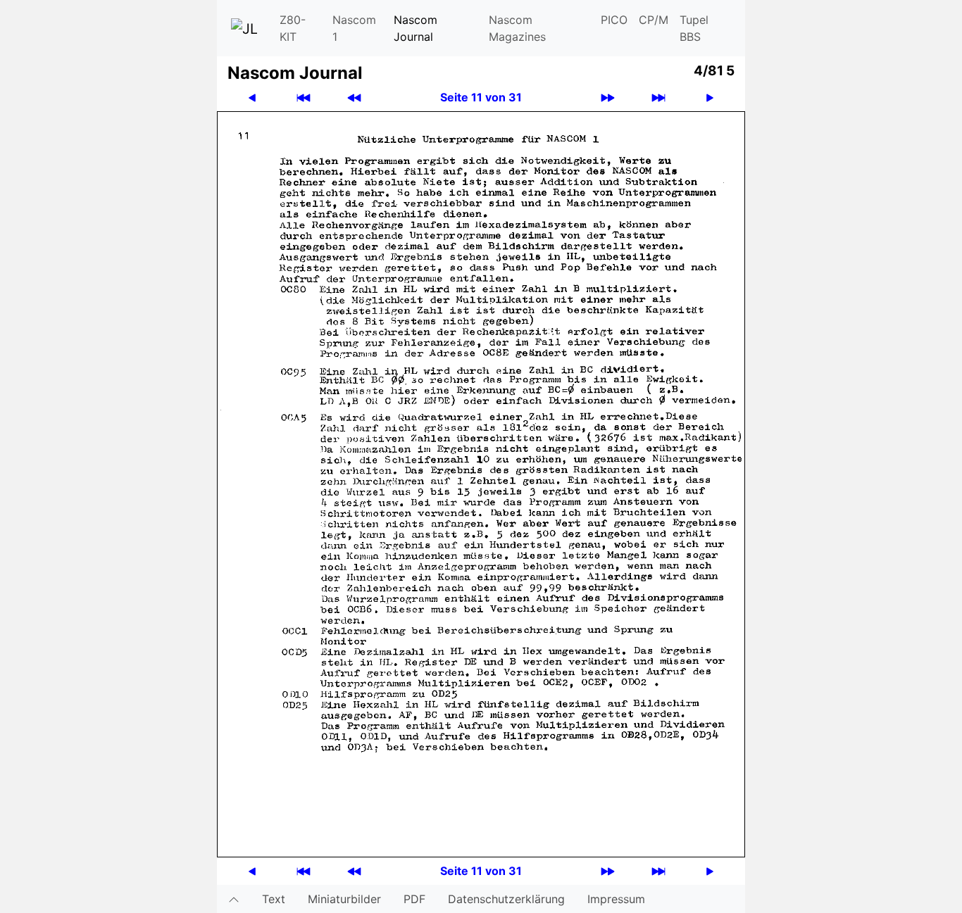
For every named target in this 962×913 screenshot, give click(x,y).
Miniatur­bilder (344, 899)
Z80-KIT (293, 28)
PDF (414, 899)
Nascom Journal (415, 28)
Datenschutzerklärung (506, 899)
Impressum (616, 899)
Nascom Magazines (517, 28)
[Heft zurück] (354, 97)
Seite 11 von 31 (481, 97)
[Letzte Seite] (658, 97)
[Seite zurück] (252, 97)
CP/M (653, 20)
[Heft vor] (608, 97)
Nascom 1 (354, 28)
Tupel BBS (694, 28)
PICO (614, 20)
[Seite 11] (481, 483)
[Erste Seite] (303, 97)
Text (273, 899)
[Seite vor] (710, 97)
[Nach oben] (234, 899)
